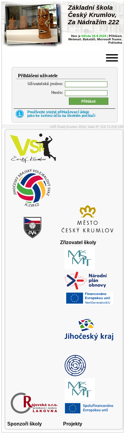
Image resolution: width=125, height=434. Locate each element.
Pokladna (115, 42)
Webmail (74, 39)
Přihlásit (115, 36)
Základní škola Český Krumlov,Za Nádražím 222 (93, 14)
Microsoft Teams (109, 39)
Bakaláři (89, 39)
